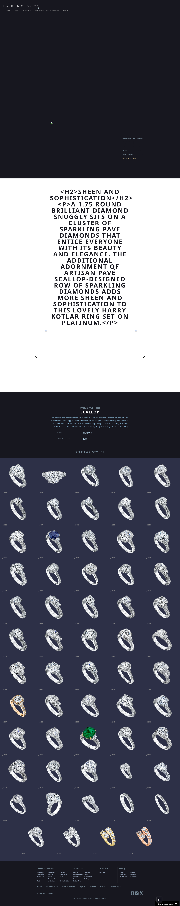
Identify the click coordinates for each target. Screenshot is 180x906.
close (176, 903)
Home (17, 11)
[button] (35, 355)
